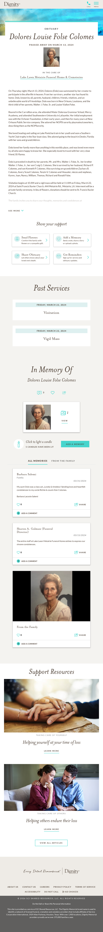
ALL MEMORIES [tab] (38, 460)
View (65, 421)
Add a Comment (29, 513)
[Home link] (12, 4)
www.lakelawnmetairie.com (22, 204)
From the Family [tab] (63, 460)
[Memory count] (39, 392)
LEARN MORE (51, 751)
